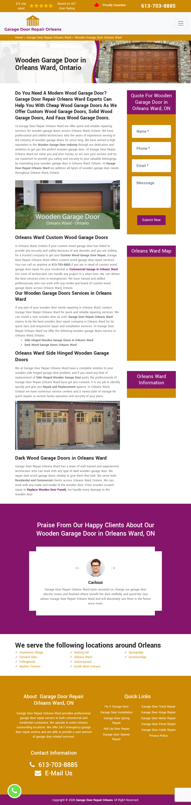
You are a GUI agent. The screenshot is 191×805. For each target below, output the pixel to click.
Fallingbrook (27, 662)
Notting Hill (81, 652)
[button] (81, 568)
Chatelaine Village (31, 652)
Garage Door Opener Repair (116, 736)
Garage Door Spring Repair (117, 720)
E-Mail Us (58, 773)
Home (19, 37)
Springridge (136, 652)
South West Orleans (87, 666)
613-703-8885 (158, 6)
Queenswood (83, 662)
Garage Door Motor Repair (158, 718)
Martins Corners (30, 666)
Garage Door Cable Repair (158, 730)
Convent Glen (28, 657)
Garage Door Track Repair (158, 706)
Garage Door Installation (116, 712)
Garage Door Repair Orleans (95, 800)
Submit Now (151, 220)
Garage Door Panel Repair (158, 724)
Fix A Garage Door (117, 706)
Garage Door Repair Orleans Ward (49, 37)
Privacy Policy (158, 736)
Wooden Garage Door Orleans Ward (98, 37)
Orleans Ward (83, 657)
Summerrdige (137, 657)
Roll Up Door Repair (117, 729)
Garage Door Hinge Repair (158, 712)
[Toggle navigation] (180, 23)
